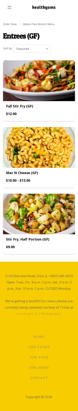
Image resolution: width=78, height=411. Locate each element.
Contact (39, 378)
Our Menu (39, 367)
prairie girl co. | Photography (39, 313)
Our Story (39, 347)
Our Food (39, 357)
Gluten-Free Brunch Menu (38, 24)
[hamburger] (9, 7)
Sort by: (7, 48)
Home (39, 337)
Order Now (10, 24)
